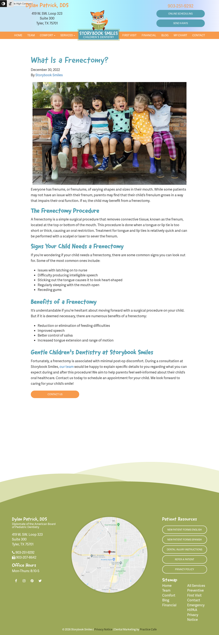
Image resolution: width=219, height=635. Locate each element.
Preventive (195, 590)
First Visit (129, 35)
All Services (196, 585)
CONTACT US (55, 394)
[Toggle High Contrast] (3, 3)
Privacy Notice (103, 629)
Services (66, 35)
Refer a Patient (184, 559)
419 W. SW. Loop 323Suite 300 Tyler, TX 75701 (47, 18)
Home (18, 35)
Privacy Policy (184, 569)
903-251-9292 (181, 6)
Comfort (47, 35)
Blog (165, 35)
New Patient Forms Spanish (184, 539)
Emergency (196, 605)
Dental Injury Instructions (184, 549)
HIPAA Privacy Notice (192, 614)
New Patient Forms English (184, 529)
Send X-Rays (180, 23)
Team (31, 35)
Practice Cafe (148, 629)
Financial (149, 35)
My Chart (180, 35)
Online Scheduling (180, 13)
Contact (198, 35)
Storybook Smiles (49, 74)
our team (67, 366)
